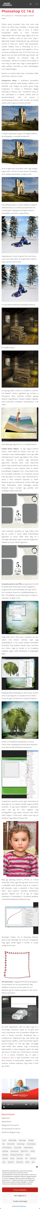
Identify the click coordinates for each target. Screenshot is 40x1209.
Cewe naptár (17, 1147)
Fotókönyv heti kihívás (17, 1155)
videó (4, 18)
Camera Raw (10, 1144)
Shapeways (6, 1058)
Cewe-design (20, 1144)
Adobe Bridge (12, 1140)
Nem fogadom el (20, 1195)
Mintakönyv (19, 1162)
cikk (8, 27)
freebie (12, 1158)
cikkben (34, 589)
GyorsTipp (20, 1158)
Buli (3, 1144)
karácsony (33, 1158)
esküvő (32, 1151)
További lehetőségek (20, 1201)
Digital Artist (24, 1151)
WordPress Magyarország (11, 1132)
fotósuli (28, 1155)
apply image (22, 1140)
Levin (3, 1162)
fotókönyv (5, 1155)
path (33, 1162)
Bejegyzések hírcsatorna (10, 1125)
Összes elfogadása (20, 1190)
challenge (5, 1151)
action (4, 1140)
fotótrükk (5, 1158)
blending (30, 1140)
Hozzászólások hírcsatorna (11, 1129)
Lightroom (11, 1162)
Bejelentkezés (6, 1121)
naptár (27, 1162)
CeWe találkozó (28, 1147)
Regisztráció (6, 1118)
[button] (37, 1167)
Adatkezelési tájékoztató (19, 1206)
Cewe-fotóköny (31, 1144)
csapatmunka (14, 1151)
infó (26, 1158)
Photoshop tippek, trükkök (24, 16)
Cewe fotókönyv (6, 1147)
